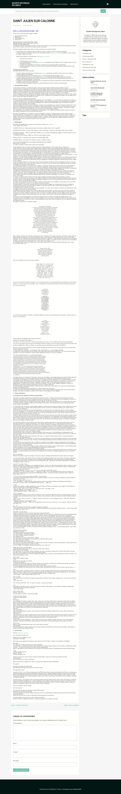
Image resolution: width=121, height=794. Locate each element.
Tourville (44, 77)
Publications (86, 64)
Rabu (41, 75)
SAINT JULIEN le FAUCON (19, 705)
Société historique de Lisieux (20, 4)
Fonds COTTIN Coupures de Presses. (98, 106)
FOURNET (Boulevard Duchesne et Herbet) (96, 94)
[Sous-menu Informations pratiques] (68, 4)
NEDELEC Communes (23, 632)
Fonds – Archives (87, 59)
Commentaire (18, 723)
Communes (86, 56)
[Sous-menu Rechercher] (78, 4)
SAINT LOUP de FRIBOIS (71, 705)
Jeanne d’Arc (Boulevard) (97, 88)
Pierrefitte (34, 61)
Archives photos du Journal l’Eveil (98, 81)
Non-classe (86, 62)
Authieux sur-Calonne (55, 52)
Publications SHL (87, 67)
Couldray (44, 73)
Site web (16, 760)
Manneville (42, 62)
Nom (15, 743)
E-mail (15, 752)
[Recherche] (103, 11)
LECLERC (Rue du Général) (98, 100)
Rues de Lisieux (87, 70)
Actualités (85, 53)
